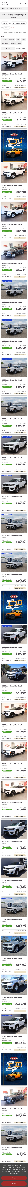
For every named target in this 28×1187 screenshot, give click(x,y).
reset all (13, 28)
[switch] (25, 3)
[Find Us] (20, 3)
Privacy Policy (14, 1173)
